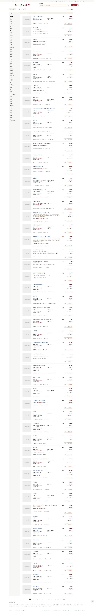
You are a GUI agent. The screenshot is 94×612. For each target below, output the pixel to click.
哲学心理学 (12, 47)
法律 (11, 44)
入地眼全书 (35, 85)
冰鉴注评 (35, 39)
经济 (11, 51)
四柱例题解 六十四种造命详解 (39, 365)
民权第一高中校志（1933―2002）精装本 (41, 307)
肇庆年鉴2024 (36, 563)
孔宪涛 (57, 604)
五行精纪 (35, 493)
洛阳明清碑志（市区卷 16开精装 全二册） (41, 212)
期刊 (11, 21)
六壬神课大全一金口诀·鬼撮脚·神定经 (40, 459)
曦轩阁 (43, 358)
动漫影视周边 (12, 120)
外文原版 (11, 28)
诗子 (29, 606)
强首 (14, 606)
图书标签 (12, 9)
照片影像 (11, 82)
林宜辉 (75, 604)
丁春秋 (35, 604)
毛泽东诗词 (35, 27)
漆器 (11, 96)
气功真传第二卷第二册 (37, 155)
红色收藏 (11, 101)
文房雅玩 (11, 92)
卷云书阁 (44, 162)
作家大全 (83, 610)
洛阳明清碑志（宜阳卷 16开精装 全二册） (41, 236)
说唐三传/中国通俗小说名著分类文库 (40, 261)
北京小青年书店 (48, 127)
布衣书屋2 (45, 477)
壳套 (11, 115)
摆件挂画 (11, 117)
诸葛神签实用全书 (37, 50)
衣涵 (44, 277)
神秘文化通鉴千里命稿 (37, 225)
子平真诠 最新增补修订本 (38, 284)
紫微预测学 (35, 516)
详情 (15, 602)
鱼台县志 (35, 178)
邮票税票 (11, 87)
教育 (11, 54)
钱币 (11, 89)
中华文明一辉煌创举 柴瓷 (38, 166)
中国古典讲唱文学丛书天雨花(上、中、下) (41, 131)
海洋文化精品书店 (49, 208)
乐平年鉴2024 (36, 423)
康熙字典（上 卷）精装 (38, 470)
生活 (11, 59)
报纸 (11, 23)
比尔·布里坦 (22, 604)
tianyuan (44, 315)
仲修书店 (44, 326)
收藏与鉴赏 (12, 75)
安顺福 (10, 604)
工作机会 (64, 610)
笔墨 (11, 107)
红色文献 (11, 77)
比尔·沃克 (27, 604)
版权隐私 (55, 610)
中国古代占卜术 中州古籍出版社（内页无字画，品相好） (44, 108)
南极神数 (35, 74)
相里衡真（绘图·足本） (38, 528)
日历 (11, 112)
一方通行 (39, 606)
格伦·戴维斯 (43, 604)
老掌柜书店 (47, 104)
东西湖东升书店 (50, 139)
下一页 (55, 599)
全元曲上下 (35, 62)
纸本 (11, 108)
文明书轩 (44, 33)
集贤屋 (45, 23)
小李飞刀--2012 (46, 547)
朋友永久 (46, 197)
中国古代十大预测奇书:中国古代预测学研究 (42, 143)
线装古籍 (11, 18)
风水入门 (35, 435)
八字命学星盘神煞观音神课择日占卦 (40, 342)
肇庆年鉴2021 (36, 586)
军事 (11, 46)
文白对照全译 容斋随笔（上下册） (40, 189)
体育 (11, 61)
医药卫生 (11, 68)
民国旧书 (11, 19)
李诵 (61, 604)
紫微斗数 (35, 296)
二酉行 (46, 185)
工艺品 (11, 99)
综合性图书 (12, 70)
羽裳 (46, 606)
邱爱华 (21, 606)
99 (48, 599)
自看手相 (35, 120)
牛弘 (78, 604)
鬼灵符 (34, 411)
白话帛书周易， (36, 97)
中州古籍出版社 (22, 9)
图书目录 (71, 610)
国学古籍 (11, 73)
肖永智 (32, 606)
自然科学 (11, 66)
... (46, 599)
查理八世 (31, 604)
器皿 (11, 119)
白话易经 (35, 388)
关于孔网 (43, 610)
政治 (11, 42)
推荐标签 (11, 602)
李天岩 (67, 604)
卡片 (11, 110)
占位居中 (22, 5)
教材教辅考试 (12, 71)
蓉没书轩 (44, 232)
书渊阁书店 (46, 511)
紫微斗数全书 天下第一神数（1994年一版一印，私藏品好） (45, 505)
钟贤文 (49, 606)
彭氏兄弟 (10, 606)
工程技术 (11, 63)
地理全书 (35, 482)
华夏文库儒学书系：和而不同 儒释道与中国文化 (42, 319)
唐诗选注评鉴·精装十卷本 (38, 354)
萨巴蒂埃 (25, 606)
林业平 (71, 604)
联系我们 (47, 610)
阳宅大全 (35, 447)
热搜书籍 (79, 610)
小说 (11, 32)
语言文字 (11, 35)
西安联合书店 (51, 81)
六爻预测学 (35, 551)
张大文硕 (47, 58)
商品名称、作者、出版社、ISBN (45, 5)
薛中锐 (36, 606)
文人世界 (46, 267)
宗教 (11, 49)
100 (51, 599)
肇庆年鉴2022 (36, 574)
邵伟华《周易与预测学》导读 (39, 273)
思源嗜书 (47, 171)
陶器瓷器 (11, 98)
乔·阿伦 (17, 606)
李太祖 (64, 604)
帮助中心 (51, 610)
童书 (11, 58)
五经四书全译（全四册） (38, 249)
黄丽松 (54, 604)
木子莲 (44, 535)
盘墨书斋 (43, 44)
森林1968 (45, 116)
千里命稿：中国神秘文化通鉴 (39, 400)
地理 (11, 39)
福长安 (39, 604)
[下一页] (72, 13)
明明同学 (46, 419)
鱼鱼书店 (47, 148)
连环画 (11, 84)
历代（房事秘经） (37, 377)
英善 (43, 606)
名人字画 (11, 26)
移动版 (68, 610)
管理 (11, 56)
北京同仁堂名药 (36, 201)
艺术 (11, 40)
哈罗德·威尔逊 (49, 604)
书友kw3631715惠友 (51, 303)
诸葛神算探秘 (36, 539)
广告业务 (60, 610)
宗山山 (44, 349)
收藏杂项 (11, 103)
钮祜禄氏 (81, 604)
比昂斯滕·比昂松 (16, 604)
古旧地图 (11, 80)
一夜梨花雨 (45, 338)
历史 (11, 37)
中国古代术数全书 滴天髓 (38, 16)
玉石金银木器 (12, 94)
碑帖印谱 (11, 91)
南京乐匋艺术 (47, 221)
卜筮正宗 (35, 330)
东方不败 (47, 69)
